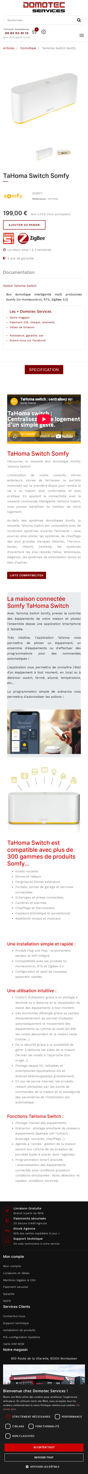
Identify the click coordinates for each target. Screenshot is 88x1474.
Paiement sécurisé (15, 1286)
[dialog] (44, 1429)
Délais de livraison (22, 327)
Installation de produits (19, 1330)
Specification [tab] (44, 369)
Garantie (9, 1293)
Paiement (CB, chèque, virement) (32, 322)
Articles (9, 48)
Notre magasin (20, 317)
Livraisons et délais (16, 1273)
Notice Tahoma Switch (19, 286)
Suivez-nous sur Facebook (28, 340)
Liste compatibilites (26, 575)
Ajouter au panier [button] (24, 224)
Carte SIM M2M (13, 1344)
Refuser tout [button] (44, 1457)
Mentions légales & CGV (19, 1280)
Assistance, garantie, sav (26, 335)
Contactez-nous (14, 1316)
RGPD (7, 1300)
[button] (44, 1466)
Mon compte (12, 1266)
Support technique (16, 1323)
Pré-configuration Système (21, 1337)
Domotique (28, 48)
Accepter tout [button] (44, 1447)
